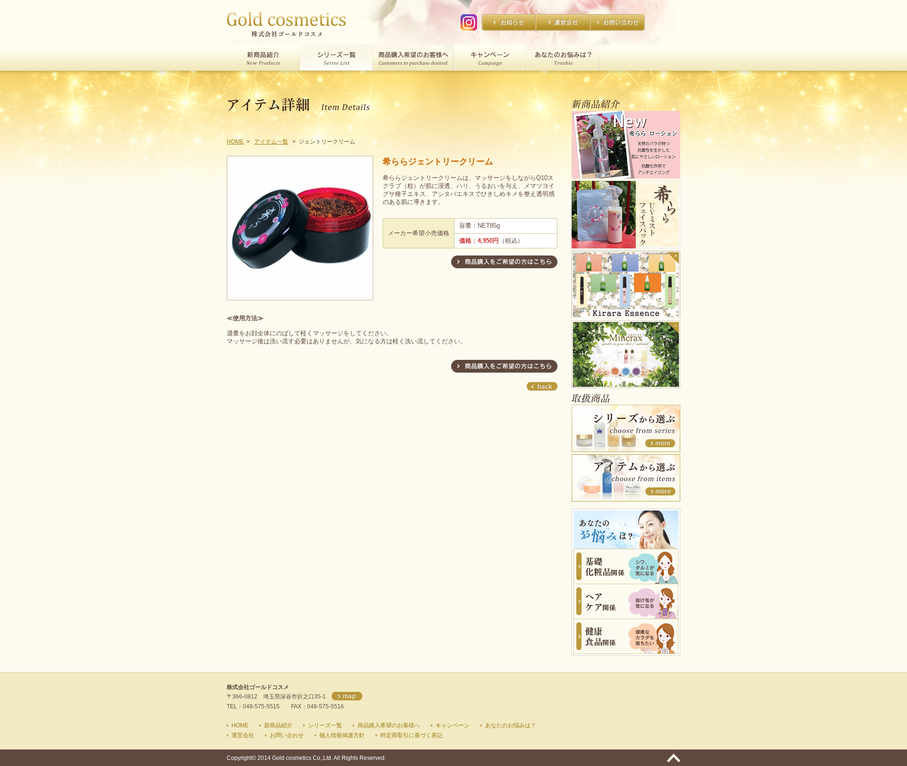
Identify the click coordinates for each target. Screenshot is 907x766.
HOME (235, 142)
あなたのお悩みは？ (510, 725)
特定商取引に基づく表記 (411, 735)
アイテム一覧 (271, 142)
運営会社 (242, 735)
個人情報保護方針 (342, 735)
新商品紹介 (278, 725)
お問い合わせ (287, 735)
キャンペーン (453, 725)
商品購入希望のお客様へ (389, 725)
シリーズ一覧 (325, 725)
